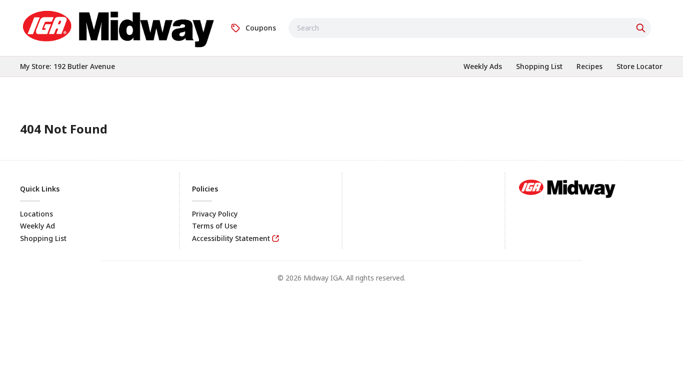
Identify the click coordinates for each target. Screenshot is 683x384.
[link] (119, 26)
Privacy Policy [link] (215, 213)
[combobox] (469, 28)
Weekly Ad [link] (37, 225)
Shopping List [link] (43, 238)
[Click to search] (642, 28)
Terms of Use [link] (214, 225)
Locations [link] (36, 213)
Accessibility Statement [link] (231, 238)
